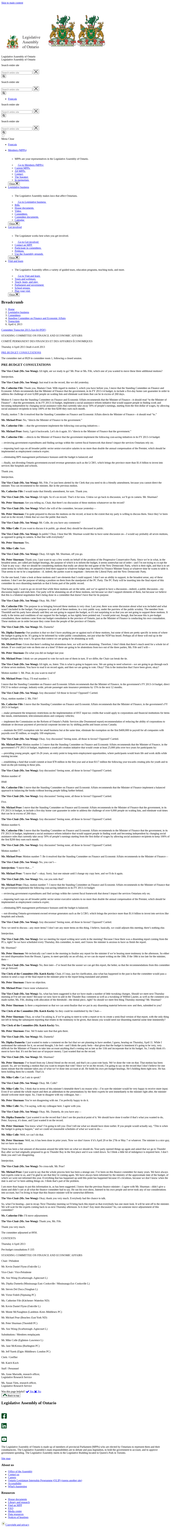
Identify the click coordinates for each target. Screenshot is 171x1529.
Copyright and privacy (17, 1524)
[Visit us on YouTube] (4, 1441)
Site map (6, 1458)
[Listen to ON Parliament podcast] (3, 1432)
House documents (17, 1499)
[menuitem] (30, 165)
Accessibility (15, 1483)
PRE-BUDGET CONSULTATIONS (21, 352)
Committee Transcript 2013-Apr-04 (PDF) (23, 329)
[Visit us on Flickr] (3, 1435)
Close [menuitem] (12, 184)
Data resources (16, 1514)
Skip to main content (12, 2)
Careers (12, 1477)
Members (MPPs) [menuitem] (17, 150)
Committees (14, 315)
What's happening (17, 1486)
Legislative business (18, 312)
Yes (31, 1391)
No (39, 1391)
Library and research (19, 1502)
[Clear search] (36, 71)
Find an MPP (15, 1505)
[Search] (3, 76)
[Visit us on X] (3, 1421)
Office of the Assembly (20, 1471)
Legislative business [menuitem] (18, 187)
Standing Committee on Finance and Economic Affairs (37, 318)
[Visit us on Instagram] (3, 1411)
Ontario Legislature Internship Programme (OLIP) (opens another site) (45, 1480)
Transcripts (14, 321)
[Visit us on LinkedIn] (4, 1427)
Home (11, 309)
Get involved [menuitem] (15, 227)
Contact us (13, 1474)
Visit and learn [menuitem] (15, 261)
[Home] (53, 53)
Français (12, 98)
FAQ (10, 1508)
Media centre (15, 1511)
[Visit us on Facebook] (4, 1417)
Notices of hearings (18, 1517)
